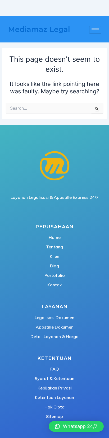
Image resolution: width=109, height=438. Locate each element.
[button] (76, 426)
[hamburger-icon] (95, 29)
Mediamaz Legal (39, 29)
